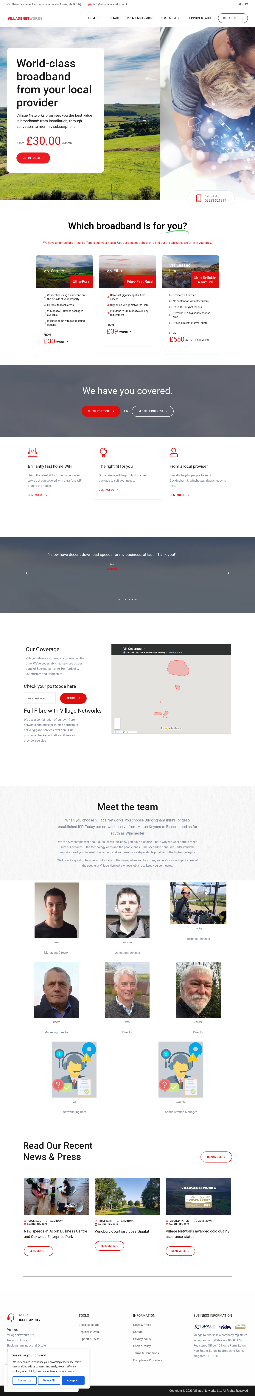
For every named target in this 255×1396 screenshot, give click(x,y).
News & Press (142, 1325)
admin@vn (56, 1220)
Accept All (73, 1380)
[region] (48, 1369)
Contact (113, 18)
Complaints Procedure (147, 1360)
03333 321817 (215, 200)
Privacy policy (142, 1339)
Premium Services (140, 18)
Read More (36, 1250)
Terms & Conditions (146, 1353)
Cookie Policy (142, 1346)
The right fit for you (116, 466)
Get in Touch (31, 157)
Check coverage (89, 1325)
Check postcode (99, 411)
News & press (170, 18)
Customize (24, 1380)
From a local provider (189, 466)
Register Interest (151, 411)
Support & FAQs (199, 18)
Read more (214, 1156)
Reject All (49, 1380)
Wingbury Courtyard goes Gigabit (122, 1231)
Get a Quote (231, 18)
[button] (27, 573)
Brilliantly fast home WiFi (50, 466)
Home (92, 18)
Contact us (35, 495)
